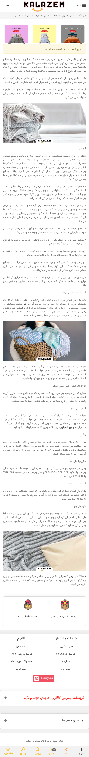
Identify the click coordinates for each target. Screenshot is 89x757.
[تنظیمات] (7, 5)
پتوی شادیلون (67, 427)
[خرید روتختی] (73, 34)
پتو (25, 304)
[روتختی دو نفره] (16, 34)
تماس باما (65, 668)
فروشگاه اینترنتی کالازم (74, 576)
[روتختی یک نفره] (45, 34)
